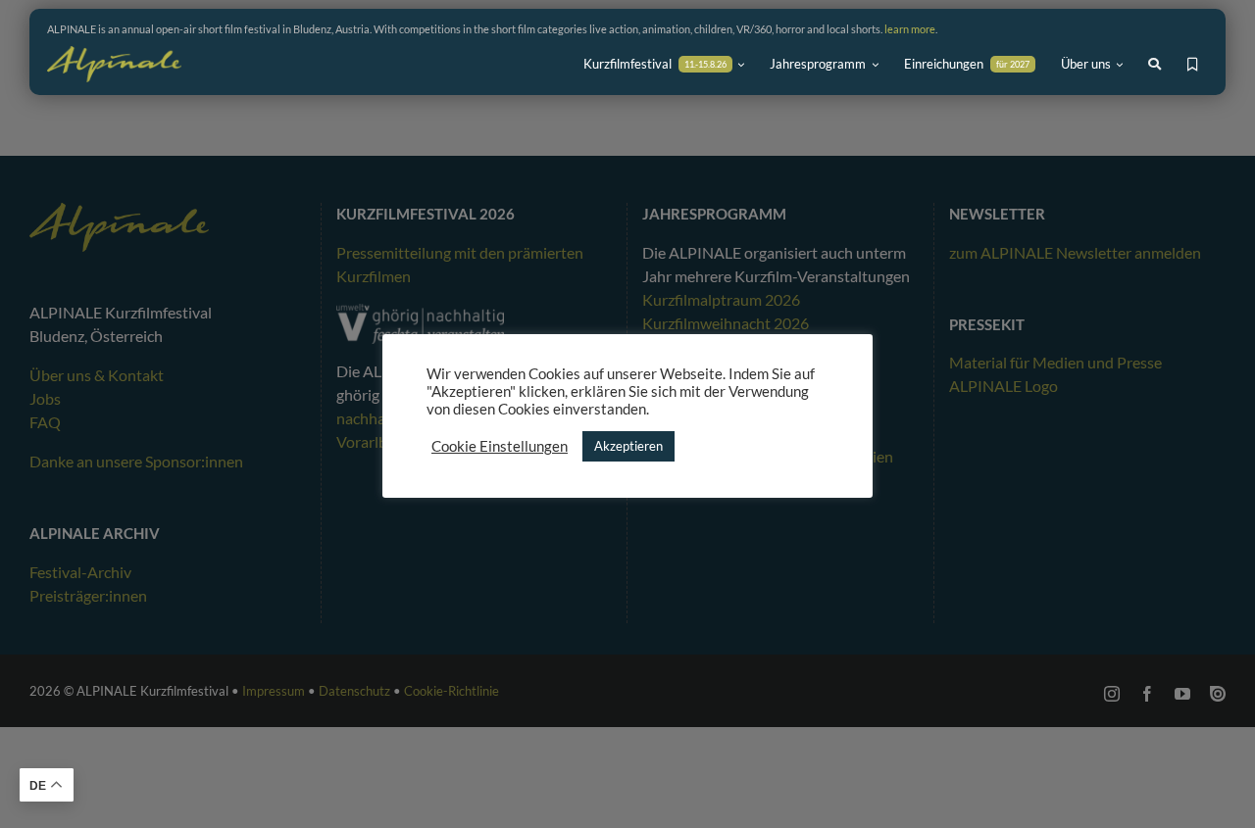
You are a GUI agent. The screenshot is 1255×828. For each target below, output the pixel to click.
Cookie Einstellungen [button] (499, 446)
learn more (909, 29)
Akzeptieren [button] (628, 446)
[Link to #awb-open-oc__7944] (1154, 64)
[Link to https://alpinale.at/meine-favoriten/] (1192, 65)
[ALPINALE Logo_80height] (114, 55)
